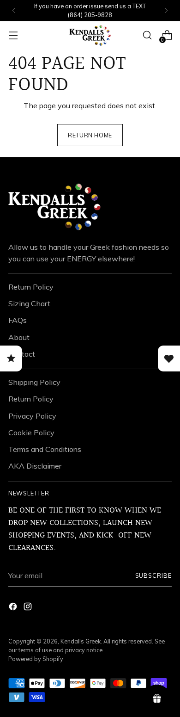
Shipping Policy (34, 382)
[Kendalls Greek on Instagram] (28, 608)
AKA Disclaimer (34, 465)
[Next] (166, 10)
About (19, 337)
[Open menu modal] (13, 35)
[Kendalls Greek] (90, 35)
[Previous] (14, 10)
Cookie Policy (31, 432)
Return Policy (31, 286)
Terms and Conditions (44, 449)
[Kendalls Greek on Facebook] (13, 608)
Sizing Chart (29, 303)
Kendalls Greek (80, 641)
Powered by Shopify (35, 658)
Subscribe (153, 575)
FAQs (17, 320)
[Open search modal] (147, 35)
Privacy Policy (32, 415)
